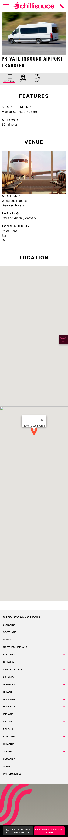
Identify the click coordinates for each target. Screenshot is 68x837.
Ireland (8, 714)
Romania (9, 744)
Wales (7, 639)
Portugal (9, 736)
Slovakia (9, 758)
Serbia (7, 751)
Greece (7, 691)
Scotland (9, 632)
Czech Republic (13, 669)
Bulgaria (9, 654)
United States (12, 773)
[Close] (41, 419)
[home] (34, 6)
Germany (9, 684)
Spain (6, 766)
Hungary (9, 706)
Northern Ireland (15, 647)
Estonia (8, 676)
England (9, 624)
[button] (34, 431)
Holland (9, 699)
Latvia (7, 721)
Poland (8, 729)
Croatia (8, 661)
